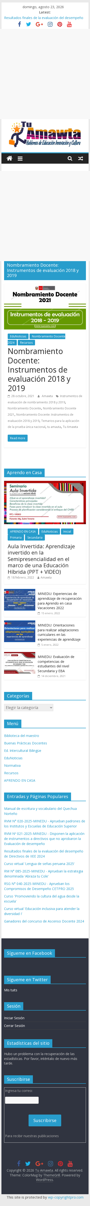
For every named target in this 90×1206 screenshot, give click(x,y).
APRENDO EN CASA (23, 531)
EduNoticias (18, 336)
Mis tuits (10, 990)
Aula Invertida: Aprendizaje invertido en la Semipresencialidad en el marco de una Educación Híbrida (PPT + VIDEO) (41, 558)
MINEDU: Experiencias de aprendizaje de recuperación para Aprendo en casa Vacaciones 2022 (60, 600)
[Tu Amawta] (9, 158)
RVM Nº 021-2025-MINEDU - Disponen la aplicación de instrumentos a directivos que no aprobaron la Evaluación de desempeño (44, 838)
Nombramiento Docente (24, 408)
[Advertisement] (45, 74)
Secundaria (34, 537)
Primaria (16, 537)
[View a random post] (80, 158)
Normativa (12, 765)
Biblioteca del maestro (21, 735)
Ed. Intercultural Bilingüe (22, 750)
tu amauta (54, 427)
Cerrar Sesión (14, 1025)
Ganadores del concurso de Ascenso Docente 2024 (44, 921)
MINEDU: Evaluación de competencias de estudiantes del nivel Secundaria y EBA (56, 663)
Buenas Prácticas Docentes (25, 743)
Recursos (26, 343)
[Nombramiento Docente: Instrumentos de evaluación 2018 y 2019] (45, 286)
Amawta (48, 396)
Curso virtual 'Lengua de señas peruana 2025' (39, 863)
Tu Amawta (70, 427)
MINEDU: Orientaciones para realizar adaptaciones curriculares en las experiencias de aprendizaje (59, 632)
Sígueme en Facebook (29, 953)
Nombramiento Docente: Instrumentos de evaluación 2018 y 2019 (39, 369)
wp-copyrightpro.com (66, 1197)
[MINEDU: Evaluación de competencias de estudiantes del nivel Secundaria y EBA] (19, 654)
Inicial (67, 531)
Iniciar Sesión (14, 1018)
